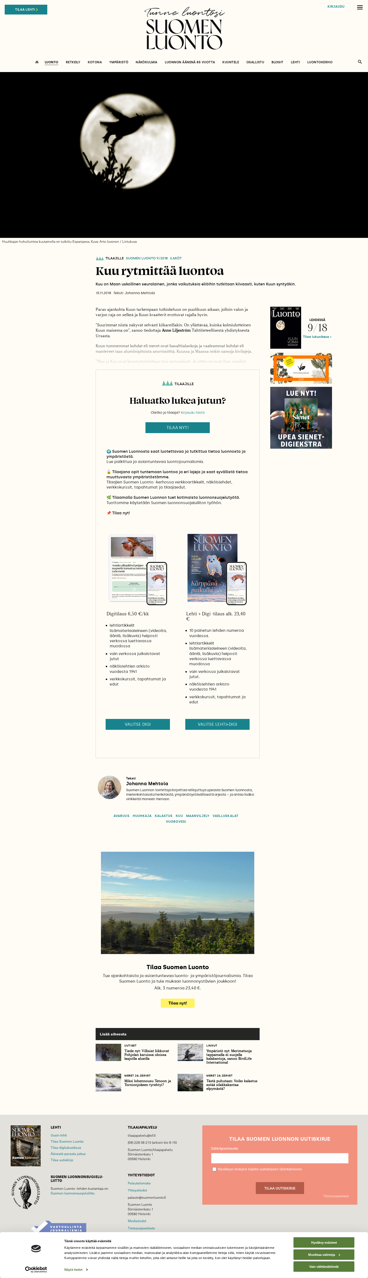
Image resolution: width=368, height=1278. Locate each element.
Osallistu (255, 62)
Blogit (277, 62)
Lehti (295, 62)
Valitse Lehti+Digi (217, 724)
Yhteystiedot (137, 1190)
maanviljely (198, 816)
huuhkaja (142, 816)
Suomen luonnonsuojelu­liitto (72, 1193)
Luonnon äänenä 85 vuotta (190, 62)
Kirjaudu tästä (192, 413)
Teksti (131, 778)
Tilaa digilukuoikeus (66, 1147)
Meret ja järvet (137, 1075)
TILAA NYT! (178, 427)
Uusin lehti (59, 1135)
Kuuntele (230, 62)
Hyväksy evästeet (324, 1242)
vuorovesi (176, 822)
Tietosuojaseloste (141, 1227)
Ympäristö (118, 62)
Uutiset (130, 1045)
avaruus (121, 816)
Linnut (211, 1045)
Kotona (95, 62)
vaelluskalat (226, 816)
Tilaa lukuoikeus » (317, 337)
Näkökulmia (146, 62)
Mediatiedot (137, 1220)
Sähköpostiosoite (224, 1148)
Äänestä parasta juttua (68, 1153)
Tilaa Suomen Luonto (67, 1141)
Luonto (51, 62)
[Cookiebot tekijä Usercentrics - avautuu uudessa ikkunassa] (36, 1269)
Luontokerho (319, 62)
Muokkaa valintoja (321, 1254)
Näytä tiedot (73, 1269)
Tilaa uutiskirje (62, 1159)
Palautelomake (139, 1182)
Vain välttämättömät (324, 1266)
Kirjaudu (336, 7)
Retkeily (73, 62)
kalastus (163, 816)
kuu (179, 816)
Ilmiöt (176, 258)
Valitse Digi (138, 724)
